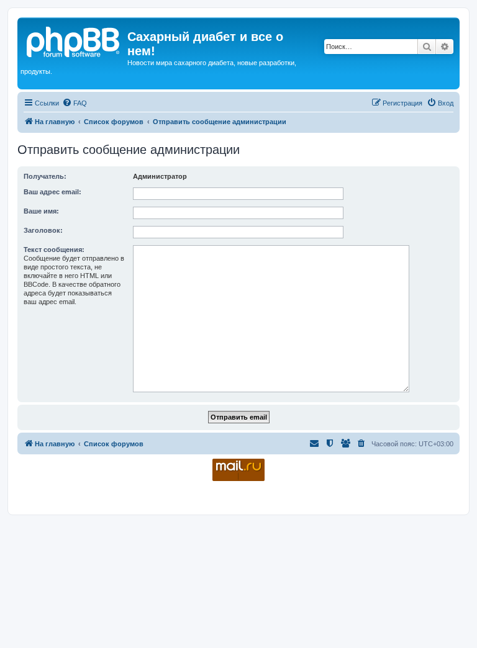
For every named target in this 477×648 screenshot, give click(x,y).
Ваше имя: (41, 211)
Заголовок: (43, 230)
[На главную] (73, 40)
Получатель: (45, 176)
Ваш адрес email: (52, 192)
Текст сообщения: (54, 249)
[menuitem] (74, 103)
